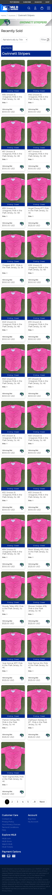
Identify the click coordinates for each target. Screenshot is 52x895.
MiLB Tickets (7, 847)
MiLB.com (38, 2)
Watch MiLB (7, 844)
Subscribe (27, 2)
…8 (34, 802)
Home (3, 15)
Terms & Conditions (10, 827)
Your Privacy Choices (11, 824)
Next (42, 802)
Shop (47, 2)
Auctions (12, 15)
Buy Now (32, 819)
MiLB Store (7, 841)
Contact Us (7, 819)
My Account (33, 822)
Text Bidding (14, 2)
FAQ (4, 830)
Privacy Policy (8, 822)
